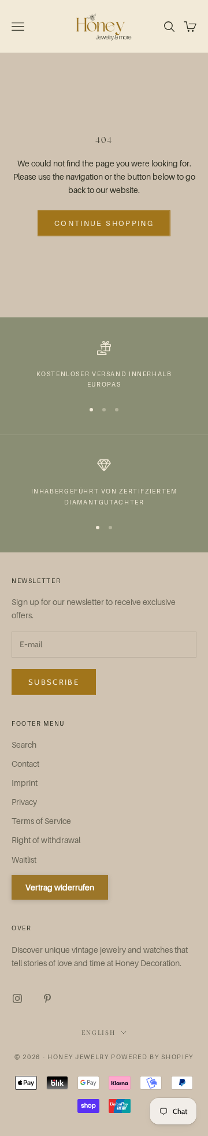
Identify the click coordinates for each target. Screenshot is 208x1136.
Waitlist (24, 859)
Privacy (24, 802)
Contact (25, 764)
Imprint (25, 783)
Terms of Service (41, 821)
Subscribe (53, 681)
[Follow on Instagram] (17, 998)
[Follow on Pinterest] (47, 998)
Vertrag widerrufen (59, 887)
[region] (104, 365)
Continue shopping (104, 223)
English (98, 1032)
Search (24, 744)
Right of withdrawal (46, 840)
